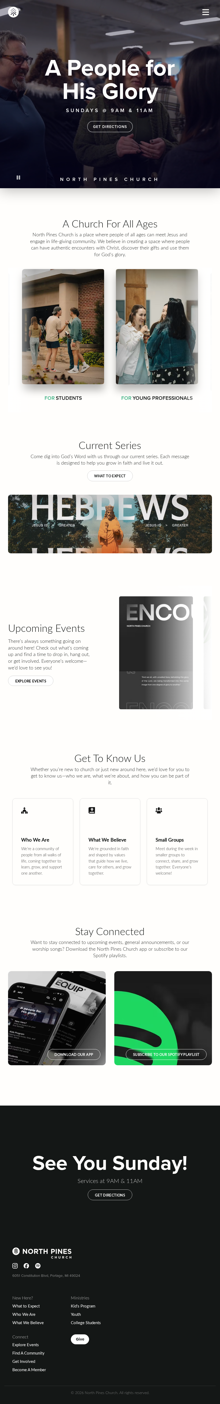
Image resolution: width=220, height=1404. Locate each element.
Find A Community (28, 1353)
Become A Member (29, 1369)
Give (80, 1339)
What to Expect (110, 475)
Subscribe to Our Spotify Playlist (166, 1054)
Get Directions (110, 1195)
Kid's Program (83, 1306)
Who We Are (23, 1314)
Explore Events (30, 680)
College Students (86, 1322)
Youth (76, 1314)
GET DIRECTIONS (110, 126)
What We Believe (28, 1322)
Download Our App (73, 1054)
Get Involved (23, 1361)
